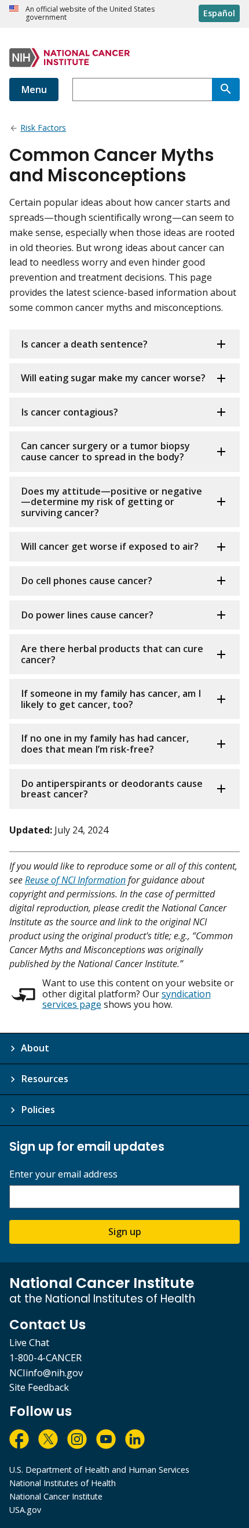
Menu (34, 89)
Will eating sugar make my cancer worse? (113, 377)
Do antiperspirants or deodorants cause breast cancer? (112, 789)
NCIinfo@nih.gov (46, 1372)
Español (219, 13)
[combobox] (142, 89)
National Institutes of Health (62, 1482)
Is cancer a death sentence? (84, 344)
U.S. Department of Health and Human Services (99, 1469)
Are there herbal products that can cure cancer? (112, 654)
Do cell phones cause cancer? (86, 580)
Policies (38, 1109)
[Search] (226, 89)
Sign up (124, 1231)
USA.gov (25, 1509)
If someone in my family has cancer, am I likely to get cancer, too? (111, 699)
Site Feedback (39, 1387)
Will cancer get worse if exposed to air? (110, 546)
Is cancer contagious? (69, 412)
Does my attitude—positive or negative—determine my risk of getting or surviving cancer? (111, 502)
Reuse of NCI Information (75, 880)
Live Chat (29, 1342)
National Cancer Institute (55, 1496)
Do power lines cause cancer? (87, 615)
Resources (44, 1078)
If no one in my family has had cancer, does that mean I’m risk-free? (105, 744)
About (35, 1048)
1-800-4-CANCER (45, 1357)
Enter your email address (63, 1174)
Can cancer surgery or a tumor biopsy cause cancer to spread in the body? (105, 451)
